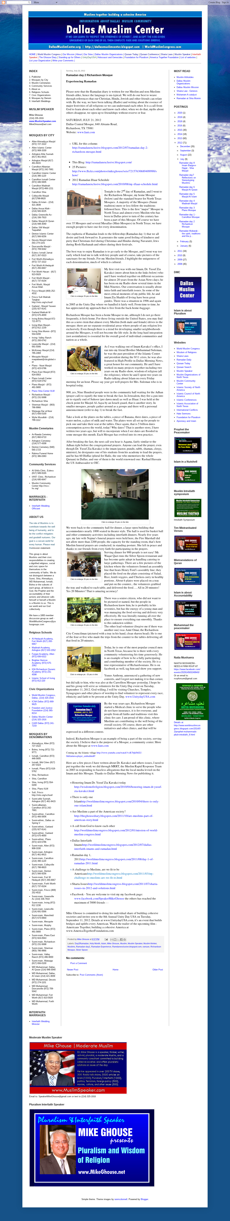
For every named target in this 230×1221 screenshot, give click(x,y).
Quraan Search (184, 367)
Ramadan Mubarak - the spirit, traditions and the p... (190, 233)
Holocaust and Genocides (110, 57)
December (185, 146)
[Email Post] (106, 939)
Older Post (158, 969)
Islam (103, 943)
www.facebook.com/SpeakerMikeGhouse (99, 898)
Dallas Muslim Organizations (109, 54)
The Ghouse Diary (48, 57)
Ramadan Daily (184, 359)
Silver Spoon (82, 950)
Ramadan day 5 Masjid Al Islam (188, 195)
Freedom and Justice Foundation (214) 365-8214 (42, 710)
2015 (180, 130)
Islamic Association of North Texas (187, 405)
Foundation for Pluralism (137, 57)
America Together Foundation (164, 57)
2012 (180, 142)
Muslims (71, 947)
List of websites (188, 57)
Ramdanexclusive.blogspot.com (127, 947)
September (185, 150)
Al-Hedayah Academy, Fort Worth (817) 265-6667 (42, 641)
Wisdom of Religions (187, 352)
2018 (180, 121)
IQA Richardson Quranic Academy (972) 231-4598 (43, 672)
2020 (180, 113)
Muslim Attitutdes (185, 77)
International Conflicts (187, 410)
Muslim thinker (150, 943)
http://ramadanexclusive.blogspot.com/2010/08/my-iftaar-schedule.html (115, 184)
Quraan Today (183, 363)
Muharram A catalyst (187, 94)
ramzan (146, 947)
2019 (180, 117)
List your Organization (40, 60)
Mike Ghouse (113, 943)
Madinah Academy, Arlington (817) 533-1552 (44, 649)
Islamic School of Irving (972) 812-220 (43, 679)
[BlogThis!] (115, 939)
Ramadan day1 (83, 947)
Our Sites (88, 54)
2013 (180, 138)
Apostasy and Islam (186, 421)
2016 (180, 125)
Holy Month (95, 943)
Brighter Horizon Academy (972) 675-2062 (42, 663)
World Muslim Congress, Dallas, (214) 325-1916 (44, 696)
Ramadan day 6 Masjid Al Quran (188, 188)
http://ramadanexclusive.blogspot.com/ (109, 162)
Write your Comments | (63, 60)
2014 (180, 134)
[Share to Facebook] (121, 939)
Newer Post (72, 969)
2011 (180, 251)
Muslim (123, 943)
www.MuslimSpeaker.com (42, 121)
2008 (180, 264)
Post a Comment (78, 963)
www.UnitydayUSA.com (140, 696)
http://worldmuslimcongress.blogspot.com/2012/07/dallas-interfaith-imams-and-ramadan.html (113, 847)
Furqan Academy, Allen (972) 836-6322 (43, 655)
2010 (180, 255)
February (184, 241)
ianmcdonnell (120, 1199)
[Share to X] (118, 939)
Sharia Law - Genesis (187, 91)
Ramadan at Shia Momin (189, 98)
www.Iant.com (86, 132)
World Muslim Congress (188, 348)
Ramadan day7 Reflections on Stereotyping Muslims (187, 179)
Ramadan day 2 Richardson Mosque (187, 224)
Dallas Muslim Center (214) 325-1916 (42, 718)
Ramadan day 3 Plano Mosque (187, 209)
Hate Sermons (184, 413)
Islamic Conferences (187, 400)
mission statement (41, 548)
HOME (32, 54)
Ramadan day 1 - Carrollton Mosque (189, 216)
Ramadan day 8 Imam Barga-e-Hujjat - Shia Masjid (187, 167)
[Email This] (111, 939)
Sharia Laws (183, 356)
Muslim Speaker (135, 943)
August (184, 155)
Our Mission (68, 54)
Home (115, 969)
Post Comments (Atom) (91, 975)
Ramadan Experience (101, 947)
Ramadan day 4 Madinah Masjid (188, 202)
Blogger (144, 1199)
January (184, 246)
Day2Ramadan (82, 943)
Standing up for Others (70, 57)
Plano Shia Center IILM (43, 391)
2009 (180, 259)
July (182, 159)
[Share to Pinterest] (124, 939)
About (79, 54)
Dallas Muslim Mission (188, 87)
